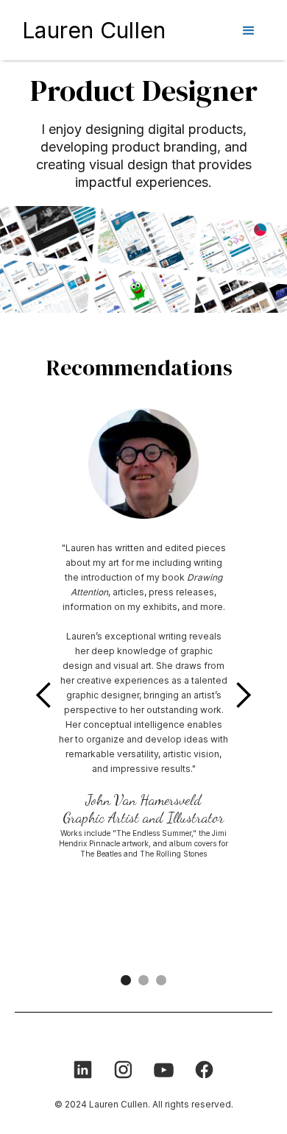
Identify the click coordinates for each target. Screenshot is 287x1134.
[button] (248, 27)
